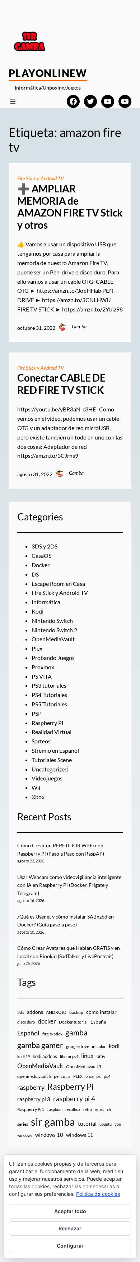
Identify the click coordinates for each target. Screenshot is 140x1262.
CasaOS (41, 555)
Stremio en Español (55, 750)
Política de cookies (98, 1194)
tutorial (87, 1123)
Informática (46, 601)
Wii (36, 787)
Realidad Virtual (51, 731)
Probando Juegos (53, 657)
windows (24, 1135)
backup (76, 1012)
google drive (77, 1046)
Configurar (70, 1246)
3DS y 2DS (44, 546)
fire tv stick (52, 1034)
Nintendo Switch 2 (54, 630)
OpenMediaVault (53, 638)
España (98, 1022)
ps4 (107, 1076)
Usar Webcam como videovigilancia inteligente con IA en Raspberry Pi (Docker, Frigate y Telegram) (69, 885)
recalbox (72, 1109)
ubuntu (105, 1124)
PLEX (78, 1076)
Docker (41, 564)
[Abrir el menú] (13, 101)
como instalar (101, 1012)
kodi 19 (23, 1056)
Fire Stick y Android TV (40, 178)
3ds (20, 1012)
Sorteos (41, 741)
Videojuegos (47, 778)
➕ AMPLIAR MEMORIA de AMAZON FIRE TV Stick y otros (69, 207)
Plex (37, 648)
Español (28, 1033)
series (22, 1124)
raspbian (54, 1109)
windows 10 (49, 1134)
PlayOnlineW (48, 73)
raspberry (31, 1087)
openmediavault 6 (34, 1076)
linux (87, 1056)
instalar (99, 1046)
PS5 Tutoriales (49, 704)
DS (35, 574)
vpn (118, 1124)
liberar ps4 (69, 1056)
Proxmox (43, 667)
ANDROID (56, 1012)
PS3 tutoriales (49, 685)
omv (101, 1056)
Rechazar (70, 1228)
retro (87, 1109)
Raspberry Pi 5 (31, 1109)
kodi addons (45, 1056)
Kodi (37, 611)
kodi (114, 1045)
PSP (37, 713)
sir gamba (53, 1121)
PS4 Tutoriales (49, 694)
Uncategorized (50, 769)
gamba (76, 1032)
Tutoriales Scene (52, 759)
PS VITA (42, 676)
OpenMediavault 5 (83, 1066)
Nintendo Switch (52, 620)
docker (47, 1021)
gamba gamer (40, 1045)
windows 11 (79, 1135)
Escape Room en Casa (58, 583)
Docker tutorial (73, 1022)
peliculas (62, 1076)
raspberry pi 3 (33, 1099)
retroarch (103, 1109)
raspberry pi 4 (74, 1099)
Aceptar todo (70, 1211)
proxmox (93, 1076)
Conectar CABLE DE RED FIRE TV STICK (61, 384)
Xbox (38, 796)
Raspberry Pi (47, 722)
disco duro (26, 1022)
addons (35, 1012)
